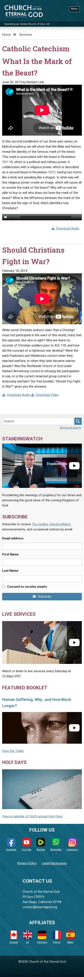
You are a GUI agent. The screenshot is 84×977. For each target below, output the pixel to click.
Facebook (11, 849)
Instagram (72, 849)
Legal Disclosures (54, 863)
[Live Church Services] (42, 642)
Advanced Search (70, 427)
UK (27, 942)
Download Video (47, 395)
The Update (40, 524)
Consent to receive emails (27, 587)
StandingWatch (60, 524)
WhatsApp (55, 849)
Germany (42, 942)
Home (6, 35)
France (56, 942)
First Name (10, 554)
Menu (74, 8)
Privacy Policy (27, 863)
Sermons (25, 35)
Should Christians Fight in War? (33, 255)
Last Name (10, 571)
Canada (13, 942)
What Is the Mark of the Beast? (37, 66)
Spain (70, 942)
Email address (12, 538)
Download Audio (67, 228)
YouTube (26, 849)
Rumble (41, 849)
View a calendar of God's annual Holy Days (32, 816)
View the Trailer (13, 751)
